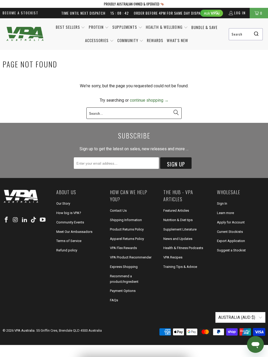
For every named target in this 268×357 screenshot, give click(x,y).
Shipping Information (126, 220)
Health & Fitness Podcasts (183, 248)
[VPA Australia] (24, 34)
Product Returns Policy (127, 229)
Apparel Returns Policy (127, 239)
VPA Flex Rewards (123, 248)
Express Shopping (124, 267)
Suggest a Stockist (231, 250)
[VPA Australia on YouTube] (43, 220)
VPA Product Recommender (131, 257)
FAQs (114, 300)
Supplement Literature (180, 229)
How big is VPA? (68, 213)
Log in (240, 12)
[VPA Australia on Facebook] (6, 220)
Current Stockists (230, 232)
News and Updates (177, 239)
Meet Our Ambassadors (74, 232)
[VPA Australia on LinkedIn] (25, 220)
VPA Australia (24, 330)
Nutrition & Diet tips (178, 220)
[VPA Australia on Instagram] (16, 220)
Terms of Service (68, 241)
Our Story (63, 203)
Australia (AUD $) (237, 317)
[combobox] (246, 34)
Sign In (222, 203)
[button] (70, 27)
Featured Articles (176, 210)
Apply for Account (231, 222)
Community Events (70, 222)
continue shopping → (149, 100)
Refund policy (66, 250)
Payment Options (123, 291)
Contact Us (118, 210)
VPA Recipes (172, 257)
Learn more (225, 213)
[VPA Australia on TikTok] (34, 220)
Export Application (231, 241)
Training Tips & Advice (180, 267)
